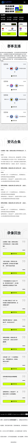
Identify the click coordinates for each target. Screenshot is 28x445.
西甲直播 (9, 19)
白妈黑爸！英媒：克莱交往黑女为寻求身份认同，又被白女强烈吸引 (10, 244)
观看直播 (14, 75)
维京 (8, 68)
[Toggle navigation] (24, 2)
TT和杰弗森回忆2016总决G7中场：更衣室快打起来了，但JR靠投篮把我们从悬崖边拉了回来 (10, 283)
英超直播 (3, 17)
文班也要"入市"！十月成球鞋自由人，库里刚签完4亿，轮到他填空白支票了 (10, 359)
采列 (8, 116)
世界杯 (6, 64)
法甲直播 (15, 19)
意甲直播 (21, 19)
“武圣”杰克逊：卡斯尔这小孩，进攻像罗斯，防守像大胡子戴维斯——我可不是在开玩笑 (10, 263)
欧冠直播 (21, 17)
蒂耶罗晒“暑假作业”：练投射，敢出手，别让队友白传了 (14, 163)
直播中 (9, 33)
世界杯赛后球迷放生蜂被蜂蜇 (8, 176)
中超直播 (15, 17)
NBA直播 (9, 17)
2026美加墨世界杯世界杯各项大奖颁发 (10, 181)
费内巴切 (21, 85)
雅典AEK (6, 99)
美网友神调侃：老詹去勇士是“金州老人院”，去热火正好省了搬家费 (10, 339)
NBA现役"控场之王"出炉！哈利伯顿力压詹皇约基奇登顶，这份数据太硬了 (10, 303)
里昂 (8, 85)
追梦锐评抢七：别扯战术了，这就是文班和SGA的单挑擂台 (10, 393)
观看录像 (14, 253)
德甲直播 (3, 19)
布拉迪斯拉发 (22, 116)
